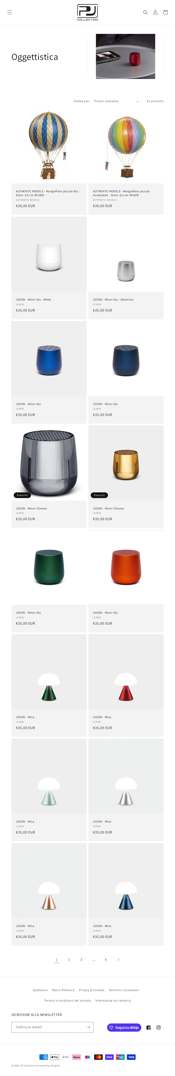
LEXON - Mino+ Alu (28, 404)
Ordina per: (82, 101)
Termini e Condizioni (124, 990)
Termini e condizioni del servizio (67, 1000)
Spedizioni (40, 990)
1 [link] (57, 959)
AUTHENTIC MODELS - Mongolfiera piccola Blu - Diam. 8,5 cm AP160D (48, 193)
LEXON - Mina (25, 717)
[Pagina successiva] (118, 960)
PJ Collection (28, 1065)
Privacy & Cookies (92, 990)
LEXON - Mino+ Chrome (31, 508)
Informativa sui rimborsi (113, 1000)
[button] (10, 12)
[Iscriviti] (88, 1027)
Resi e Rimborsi (63, 990)
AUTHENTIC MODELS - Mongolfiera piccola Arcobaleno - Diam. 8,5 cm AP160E (121, 193)
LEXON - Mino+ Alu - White (33, 299)
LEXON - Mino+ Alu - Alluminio (113, 299)
